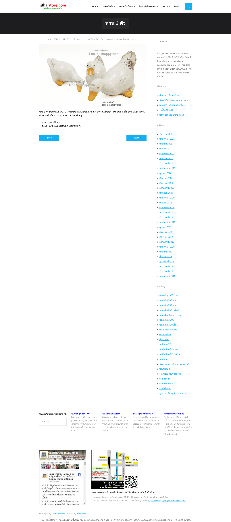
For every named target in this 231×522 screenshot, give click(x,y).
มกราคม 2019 (166, 266)
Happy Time (66, 39)
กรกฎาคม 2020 (166, 188)
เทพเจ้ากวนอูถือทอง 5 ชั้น (171, 105)
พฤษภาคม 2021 (167, 139)
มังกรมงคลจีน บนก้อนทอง (171, 115)
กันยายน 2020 (166, 178)
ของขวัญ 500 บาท (167, 305)
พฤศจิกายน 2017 (167, 276)
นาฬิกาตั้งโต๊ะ (165, 344)
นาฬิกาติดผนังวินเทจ (168, 349)
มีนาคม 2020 (165, 203)
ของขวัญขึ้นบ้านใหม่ (169, 310)
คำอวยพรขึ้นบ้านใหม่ (169, 95)
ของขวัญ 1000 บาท (168, 295)
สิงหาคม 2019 (166, 237)
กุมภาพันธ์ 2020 (166, 207)
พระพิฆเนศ (164, 369)
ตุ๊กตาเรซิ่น (94, 39)
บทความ (163, 359)
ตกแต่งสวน (118, 39)
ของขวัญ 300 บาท (167, 300)
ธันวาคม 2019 (166, 217)
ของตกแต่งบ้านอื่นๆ (168, 325)
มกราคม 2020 (166, 212)
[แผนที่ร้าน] (114, 488)
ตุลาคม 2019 (165, 227)
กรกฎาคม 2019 (166, 242)
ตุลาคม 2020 (165, 173)
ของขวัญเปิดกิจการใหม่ (170, 315)
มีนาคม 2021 (165, 149)
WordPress (81, 514)
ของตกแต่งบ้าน (166, 320)
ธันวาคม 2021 (166, 134)
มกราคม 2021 (166, 158)
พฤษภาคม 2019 (167, 247)
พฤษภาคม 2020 (167, 198)
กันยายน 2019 (166, 232)
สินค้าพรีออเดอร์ (167, 384)
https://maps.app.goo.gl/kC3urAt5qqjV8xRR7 (167, 500)
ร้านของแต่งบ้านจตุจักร (170, 374)
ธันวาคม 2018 (166, 271)
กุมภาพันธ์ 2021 (166, 153)
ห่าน (134, 39)
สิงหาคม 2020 (166, 183)
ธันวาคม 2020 (166, 163)
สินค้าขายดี (164, 379)
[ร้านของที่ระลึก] (62, 504)
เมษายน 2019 (165, 252)
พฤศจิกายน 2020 (167, 168)
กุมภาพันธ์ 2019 (166, 261)
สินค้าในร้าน (165, 389)
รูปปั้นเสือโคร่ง (166, 110)
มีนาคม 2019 (165, 256)
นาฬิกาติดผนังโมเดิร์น (169, 354)
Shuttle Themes (58, 514)
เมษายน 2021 (165, 144)
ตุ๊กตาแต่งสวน (127, 39)
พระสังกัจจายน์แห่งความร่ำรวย (173, 100)
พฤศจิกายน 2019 (167, 222)
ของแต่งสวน (108, 39)
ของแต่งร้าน (165, 335)
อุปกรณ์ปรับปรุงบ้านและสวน (172, 393)
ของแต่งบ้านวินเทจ (83, 39)
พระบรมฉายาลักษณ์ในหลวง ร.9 (174, 364)
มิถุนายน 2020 (166, 193)
